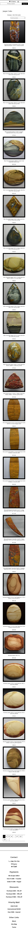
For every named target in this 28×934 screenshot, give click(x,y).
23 (4, 840)
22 (20, 836)
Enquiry (14, 864)
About (14, 921)
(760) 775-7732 (14, 861)
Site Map (14, 924)
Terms (14, 927)
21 (17, 836)
